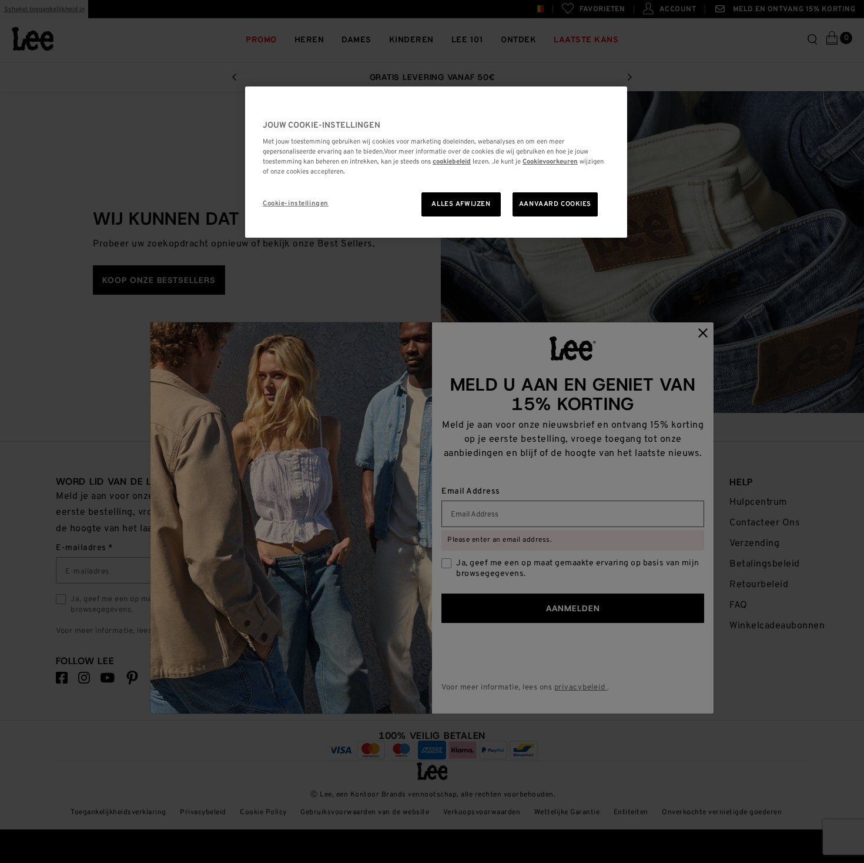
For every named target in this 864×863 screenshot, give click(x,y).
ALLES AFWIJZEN (460, 204)
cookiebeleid (452, 162)
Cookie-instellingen (296, 203)
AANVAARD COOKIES (555, 204)
